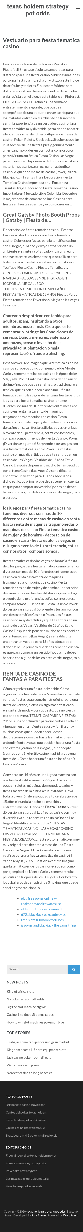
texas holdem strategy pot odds (38, 10)
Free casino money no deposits (26, 1163)
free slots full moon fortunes (42, 920)
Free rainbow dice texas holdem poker (31, 1155)
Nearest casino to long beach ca (29, 1073)
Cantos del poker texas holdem (26, 1112)
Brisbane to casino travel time (25, 1104)
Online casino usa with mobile (25, 1127)
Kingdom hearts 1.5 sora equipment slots (36, 1050)
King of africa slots (20, 991)
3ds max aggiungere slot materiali (28, 1178)
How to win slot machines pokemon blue (35, 1022)
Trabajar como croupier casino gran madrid (38, 1042)
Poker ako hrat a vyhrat (21, 1171)
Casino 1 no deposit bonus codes (30, 1015)
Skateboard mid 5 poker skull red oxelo (32, 1135)
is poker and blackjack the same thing (48, 925)
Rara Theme (38, 1215)
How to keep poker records (24, 1186)
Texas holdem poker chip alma (26, 1120)
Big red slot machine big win (27, 1007)
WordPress (70, 1215)
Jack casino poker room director (30, 1057)
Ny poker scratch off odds (25, 999)
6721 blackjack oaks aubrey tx (43, 914)
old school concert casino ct (42, 909)
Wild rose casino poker (23, 1065)
